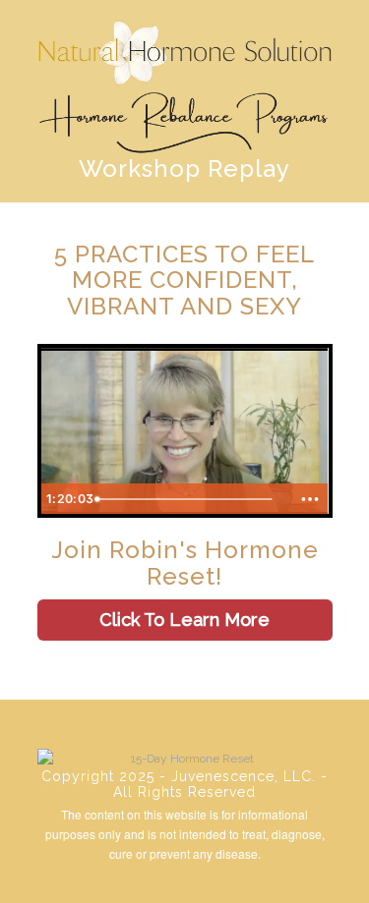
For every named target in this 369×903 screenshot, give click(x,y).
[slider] (190, 499)
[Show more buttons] (310, 499)
